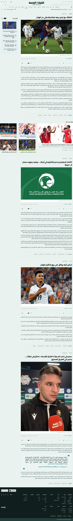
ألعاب (12, 7)
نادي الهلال (55, 115)
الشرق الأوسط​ (57, 7)
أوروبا (65, 498)
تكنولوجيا (35, 7)
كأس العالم (41, 254)
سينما (45, 500)
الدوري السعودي (61, 254)
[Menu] (71, 7)
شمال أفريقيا (69, 500)
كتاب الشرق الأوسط (56, 500)
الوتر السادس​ (44, 498)
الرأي (50, 7)
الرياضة (26, 7)
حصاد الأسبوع (64, 508)
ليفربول (45, 115)
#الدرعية (52, 457)
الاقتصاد (48, 7)
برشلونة (49, 115)
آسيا (65, 500)
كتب (45, 497)
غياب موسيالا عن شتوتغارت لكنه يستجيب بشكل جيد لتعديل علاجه (57, 145)
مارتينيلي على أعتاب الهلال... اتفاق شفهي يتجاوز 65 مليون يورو (8, 41)
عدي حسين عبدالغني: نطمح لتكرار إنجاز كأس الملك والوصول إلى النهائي (8, 36)
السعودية (40, 115)
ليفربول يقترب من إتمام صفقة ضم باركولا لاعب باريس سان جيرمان (56, 9)
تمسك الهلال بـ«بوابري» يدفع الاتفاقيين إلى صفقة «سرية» (9, 45)
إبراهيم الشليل (66, 435)
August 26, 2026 (42, 467)
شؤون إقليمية (70, 503)
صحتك (39, 497)
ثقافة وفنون (43, 7)
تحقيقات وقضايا (63, 510)
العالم (53, 7)
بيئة (39, 500)
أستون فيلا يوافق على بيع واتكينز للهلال (9, 152)
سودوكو (45, 510)
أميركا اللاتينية (64, 503)
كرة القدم (60, 115)
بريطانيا (34, 345)
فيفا (66, 254)
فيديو (19, 7)
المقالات (58, 497)
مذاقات (26, 497)
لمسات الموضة (25, 500)
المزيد (10, 7)
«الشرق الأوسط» (66, 204)
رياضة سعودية (64, 13)
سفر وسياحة (25, 498)
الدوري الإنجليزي (41, 345)
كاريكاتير (58, 498)
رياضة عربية (70, 510)
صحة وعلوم (39, 7)
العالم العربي (70, 497)
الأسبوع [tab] (2, 18)
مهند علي (67, 58)
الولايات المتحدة (64, 497)
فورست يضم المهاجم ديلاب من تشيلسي (27, 152)
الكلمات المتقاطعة (44, 508)
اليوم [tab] (5, 18)
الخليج (70, 498)
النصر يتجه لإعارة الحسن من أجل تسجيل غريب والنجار (9, 49)
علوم (39, 498)
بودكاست (16, 7)
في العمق (22, 7)
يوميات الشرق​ (30, 7)
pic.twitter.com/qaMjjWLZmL (58, 464)
